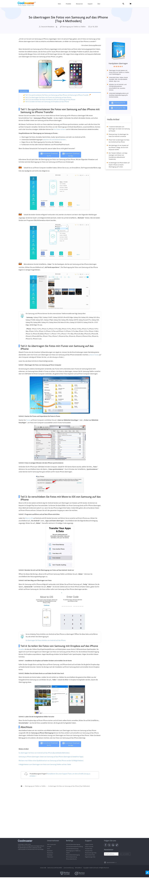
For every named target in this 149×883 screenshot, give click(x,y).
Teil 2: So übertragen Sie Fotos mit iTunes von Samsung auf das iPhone (48, 97)
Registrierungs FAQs (90, 857)
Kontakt (49, 846)
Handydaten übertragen (118, 63)
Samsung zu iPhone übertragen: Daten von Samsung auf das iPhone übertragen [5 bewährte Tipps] (51, 757)
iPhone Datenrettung (71, 857)
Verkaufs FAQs (88, 850)
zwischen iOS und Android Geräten (54, 140)
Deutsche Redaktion (47, 27)
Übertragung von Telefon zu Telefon (74, 27)
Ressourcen (50, 853)
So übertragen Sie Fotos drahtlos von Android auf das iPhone (46, 640)
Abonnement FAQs (90, 855)
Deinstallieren (78, 867)
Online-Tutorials (89, 846)
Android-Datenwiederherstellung (74, 846)
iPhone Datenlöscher (71, 859)
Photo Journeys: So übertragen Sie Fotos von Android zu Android (118, 135)
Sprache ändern (111, 862)
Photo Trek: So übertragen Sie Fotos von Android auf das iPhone (119, 141)
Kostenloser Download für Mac (72, 155)
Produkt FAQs (88, 848)
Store (48, 848)
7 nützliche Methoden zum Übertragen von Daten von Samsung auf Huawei (119, 129)
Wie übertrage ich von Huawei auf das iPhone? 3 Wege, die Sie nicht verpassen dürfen (118, 147)
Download (49, 850)
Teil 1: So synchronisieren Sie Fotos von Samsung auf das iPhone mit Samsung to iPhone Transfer (57, 95)
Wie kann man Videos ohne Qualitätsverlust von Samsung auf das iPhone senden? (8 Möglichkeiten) (51, 761)
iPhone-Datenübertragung (73, 855)
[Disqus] (60, 815)
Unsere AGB (43, 867)
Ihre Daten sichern (60, 129)
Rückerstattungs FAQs (90, 853)
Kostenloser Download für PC (50, 155)
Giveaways (50, 855)
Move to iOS (29, 518)
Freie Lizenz (50, 857)
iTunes (28, 420)
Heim (59, 4)
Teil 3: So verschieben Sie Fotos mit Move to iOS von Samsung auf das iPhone (50, 99)
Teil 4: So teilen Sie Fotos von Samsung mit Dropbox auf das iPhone (47, 102)
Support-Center (89, 844)
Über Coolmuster (51, 844)
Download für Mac (119, 108)
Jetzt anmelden (124, 854)
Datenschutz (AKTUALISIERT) (54, 867)
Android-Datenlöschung (72, 848)
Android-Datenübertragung (73, 844)
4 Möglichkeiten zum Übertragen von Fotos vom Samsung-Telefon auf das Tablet (45, 764)
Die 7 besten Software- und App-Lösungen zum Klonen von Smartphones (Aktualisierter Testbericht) (118, 156)
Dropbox (21, 649)
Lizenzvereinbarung (68, 867)
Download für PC (119, 103)
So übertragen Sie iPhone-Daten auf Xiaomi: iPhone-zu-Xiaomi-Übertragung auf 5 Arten (119, 165)
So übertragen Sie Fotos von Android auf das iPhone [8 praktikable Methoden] (44, 753)
